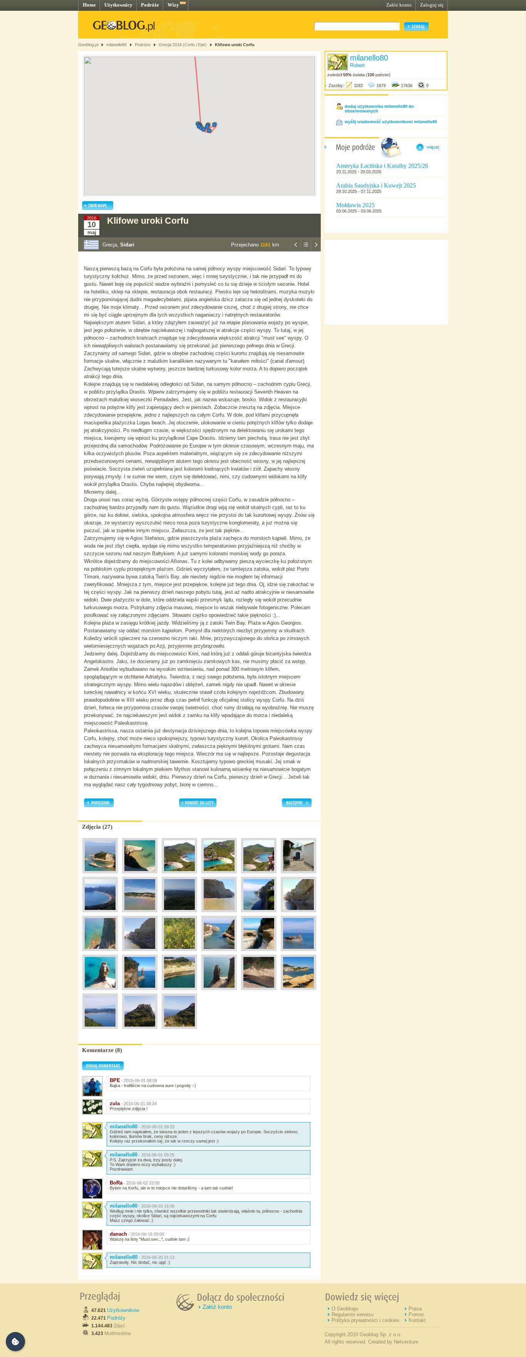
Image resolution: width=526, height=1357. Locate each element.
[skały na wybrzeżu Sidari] (100, 992)
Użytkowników (123, 1310)
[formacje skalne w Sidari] (219, 953)
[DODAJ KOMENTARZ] (103, 1068)
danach (118, 1234)
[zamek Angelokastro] (139, 1031)
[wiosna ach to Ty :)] (179, 953)
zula (115, 1103)
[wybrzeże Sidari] (298, 953)
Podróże (150, 5)
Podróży (116, 1318)
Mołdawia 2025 (355, 205)
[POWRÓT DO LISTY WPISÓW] (306, 249)
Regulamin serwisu (353, 1314)
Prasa (415, 1309)
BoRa (116, 1183)
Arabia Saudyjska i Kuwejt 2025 (376, 185)
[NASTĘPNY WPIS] (316, 249)
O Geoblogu (345, 1309)
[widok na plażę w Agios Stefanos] (100, 914)
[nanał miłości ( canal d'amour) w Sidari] (258, 953)
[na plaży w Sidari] (298, 992)
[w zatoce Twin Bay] (258, 875)
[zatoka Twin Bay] (179, 875)
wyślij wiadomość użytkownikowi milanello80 (391, 121)
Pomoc (416, 1314)
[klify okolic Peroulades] (298, 914)
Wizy (173, 5)
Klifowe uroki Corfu (235, 44)
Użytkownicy (118, 5)
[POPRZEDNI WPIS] (296, 249)
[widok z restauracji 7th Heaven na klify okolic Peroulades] (258, 914)
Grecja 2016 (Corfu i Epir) (183, 44)
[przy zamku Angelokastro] (179, 1031)
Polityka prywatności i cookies (365, 1320)
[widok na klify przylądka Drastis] (100, 875)
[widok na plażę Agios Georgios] (100, 1031)
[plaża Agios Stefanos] (139, 914)
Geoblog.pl (88, 44)
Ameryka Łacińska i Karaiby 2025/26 (382, 166)
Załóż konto (399, 5)
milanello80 (116, 44)
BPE (115, 1080)
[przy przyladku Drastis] (139, 875)
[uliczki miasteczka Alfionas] (298, 875)
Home (89, 5)
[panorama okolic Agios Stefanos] (179, 914)
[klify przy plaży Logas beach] (219, 914)
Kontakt (417, 1320)
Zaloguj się (432, 5)
